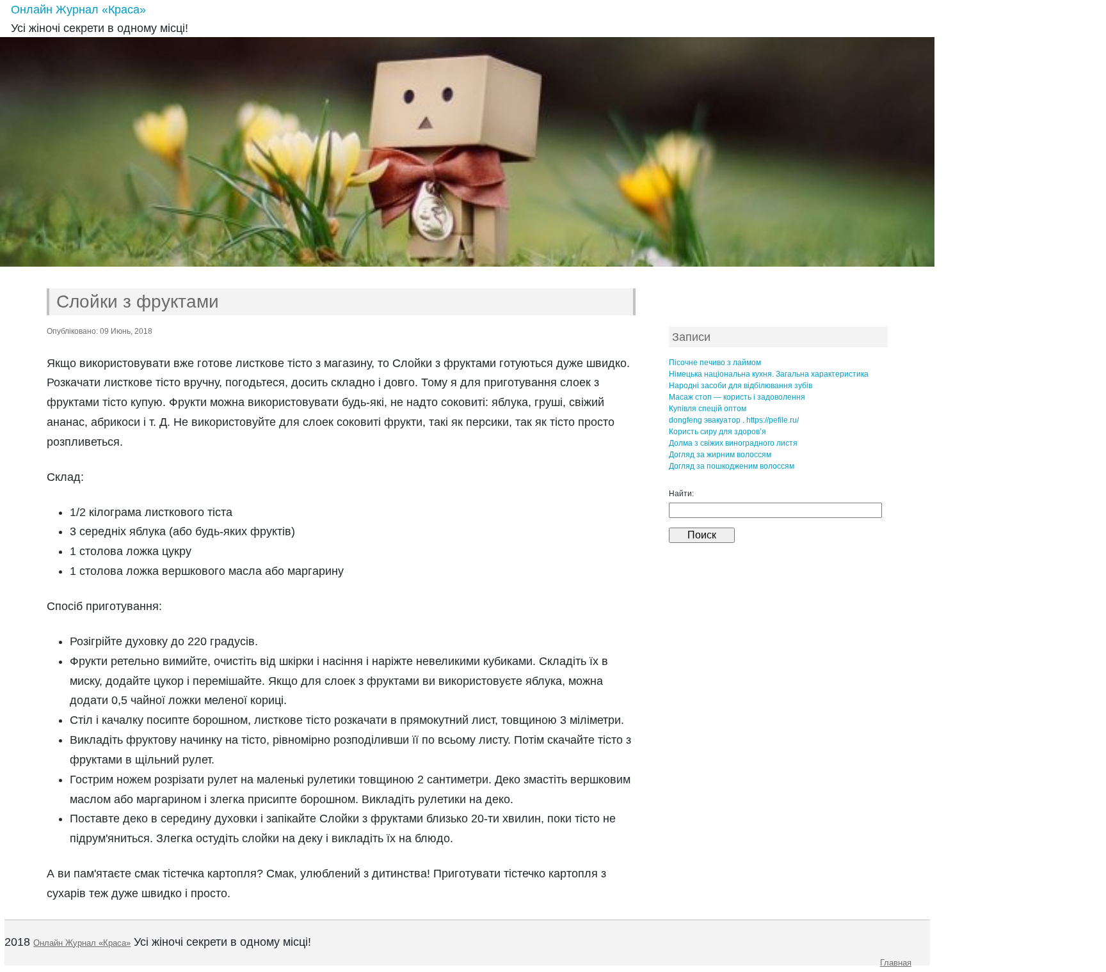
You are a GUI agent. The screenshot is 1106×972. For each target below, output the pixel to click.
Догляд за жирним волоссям (720, 454)
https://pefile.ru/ (772, 420)
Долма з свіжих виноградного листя (733, 443)
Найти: (681, 493)
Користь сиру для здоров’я (717, 431)
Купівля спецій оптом (707, 408)
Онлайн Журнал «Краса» (78, 9)
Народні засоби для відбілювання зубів (740, 385)
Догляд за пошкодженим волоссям (731, 466)
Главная (895, 963)
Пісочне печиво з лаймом (715, 362)
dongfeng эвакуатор (705, 420)
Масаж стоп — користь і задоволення (737, 397)
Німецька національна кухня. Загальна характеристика (769, 374)
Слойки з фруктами (137, 301)
